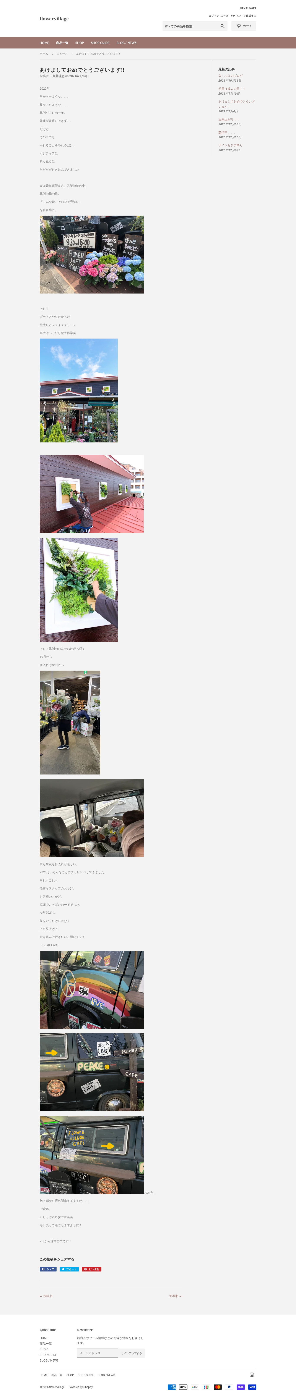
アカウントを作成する (243, 15)
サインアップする (131, 1353)
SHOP (79, 43)
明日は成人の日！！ (232, 88)
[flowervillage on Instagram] (252, 1375)
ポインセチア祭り (230, 145)
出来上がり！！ (229, 119)
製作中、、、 (227, 132)
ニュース (62, 53)
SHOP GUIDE (100, 43)
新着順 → (175, 1296)
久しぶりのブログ (230, 75)
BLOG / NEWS (127, 43)
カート (247, 25)
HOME (44, 43)
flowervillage (54, 18)
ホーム (44, 53)
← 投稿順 (46, 1296)
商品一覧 (62, 43)
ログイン (214, 15)
